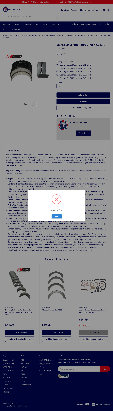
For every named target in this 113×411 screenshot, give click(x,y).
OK (56, 216)
